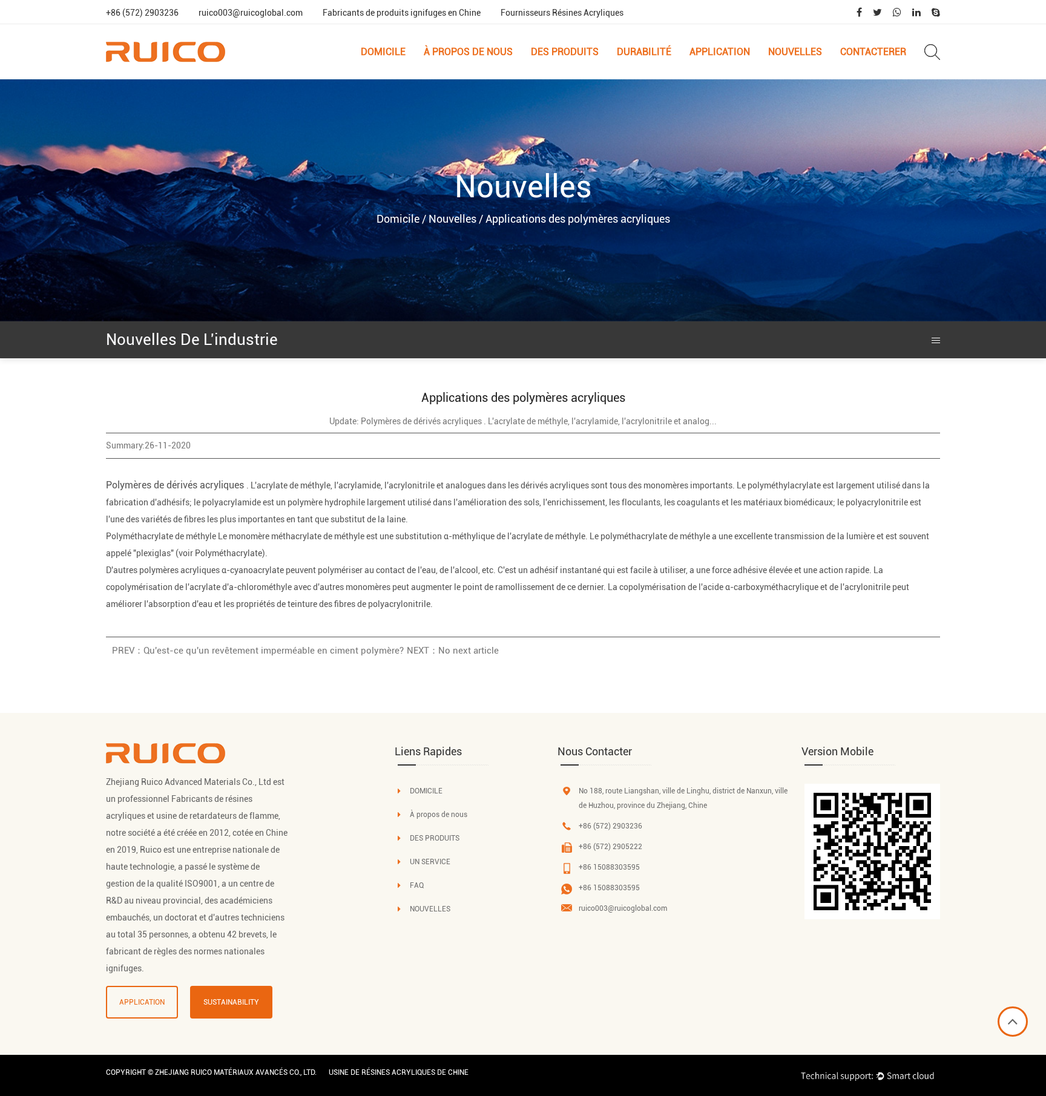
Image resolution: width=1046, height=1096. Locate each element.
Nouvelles (795, 51)
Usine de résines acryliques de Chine (399, 1072)
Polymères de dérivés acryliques (176, 485)
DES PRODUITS (434, 838)
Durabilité (644, 51)
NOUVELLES (430, 909)
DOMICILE (426, 791)
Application (719, 51)
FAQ (417, 885)
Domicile (383, 51)
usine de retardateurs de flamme (217, 816)
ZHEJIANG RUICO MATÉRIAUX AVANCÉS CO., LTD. (236, 1072)
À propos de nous (468, 51)
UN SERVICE (430, 862)
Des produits (565, 51)
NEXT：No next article (453, 650)
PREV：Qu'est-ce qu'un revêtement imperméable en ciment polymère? (258, 650)
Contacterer (873, 51)
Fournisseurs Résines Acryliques (562, 13)
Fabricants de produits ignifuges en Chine (402, 13)
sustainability (231, 1002)
